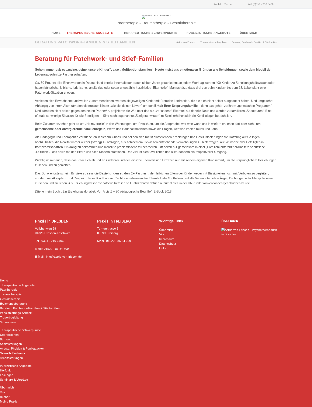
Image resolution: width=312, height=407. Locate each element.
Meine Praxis (8, 401)
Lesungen (6, 375)
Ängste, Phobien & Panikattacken (22, 348)
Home (4, 280)
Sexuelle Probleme (12, 353)
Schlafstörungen (11, 344)
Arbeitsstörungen (11, 358)
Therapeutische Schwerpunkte (20, 330)
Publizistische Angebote (16, 365)
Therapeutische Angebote (17, 285)
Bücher (5, 396)
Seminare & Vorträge (14, 379)
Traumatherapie (10, 294)
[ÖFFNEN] (237, 4)
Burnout (5, 339)
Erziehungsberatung (13, 303)
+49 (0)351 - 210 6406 (261, 4)
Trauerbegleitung (11, 317)
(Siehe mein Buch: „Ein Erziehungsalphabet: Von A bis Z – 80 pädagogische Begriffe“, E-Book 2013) (104, 191)
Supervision (8, 322)
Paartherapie (8, 289)
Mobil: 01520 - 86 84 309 (52, 248)
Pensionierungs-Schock (16, 312)
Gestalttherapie (10, 299)
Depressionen (9, 334)
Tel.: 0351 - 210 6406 (49, 241)
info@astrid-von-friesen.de (64, 256)
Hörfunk (5, 370)
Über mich (7, 387)
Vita (2, 392)
